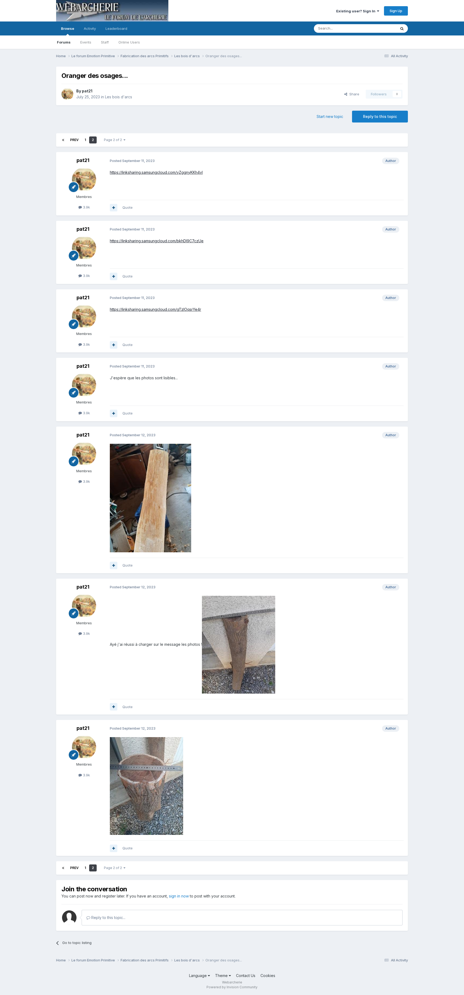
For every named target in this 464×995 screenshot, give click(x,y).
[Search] (402, 28)
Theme (222, 975)
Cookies (267, 975)
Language (198, 975)
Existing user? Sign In (356, 11)
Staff (105, 42)
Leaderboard (116, 28)
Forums (64, 42)
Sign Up (396, 11)
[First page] (63, 139)
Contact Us (245, 975)
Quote (127, 207)
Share (353, 94)
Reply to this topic (380, 116)
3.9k (86, 207)
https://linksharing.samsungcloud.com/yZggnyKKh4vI (156, 172)
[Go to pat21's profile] (67, 94)
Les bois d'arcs (118, 97)
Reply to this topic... (107, 917)
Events (85, 42)
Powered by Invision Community (232, 987)
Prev (74, 140)
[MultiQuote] (113, 207)
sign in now (179, 896)
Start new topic (330, 116)
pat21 (87, 91)
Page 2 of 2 (114, 140)
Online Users (129, 42)
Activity (90, 28)
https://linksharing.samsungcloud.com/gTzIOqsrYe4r (155, 309)
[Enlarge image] (150, 497)
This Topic (380, 28)
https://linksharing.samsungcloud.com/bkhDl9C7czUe (157, 241)
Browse (67, 28)
